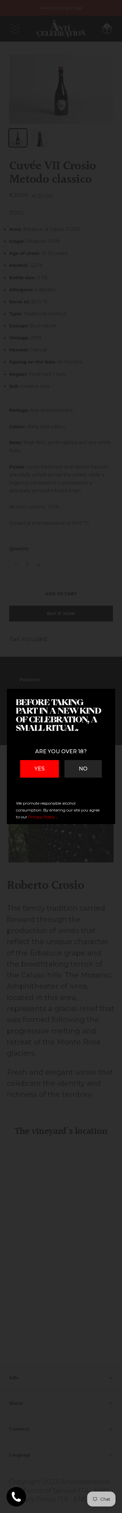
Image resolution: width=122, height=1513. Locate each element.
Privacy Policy (41, 816)
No (83, 769)
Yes (39, 769)
